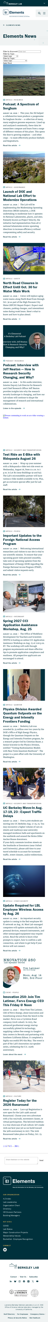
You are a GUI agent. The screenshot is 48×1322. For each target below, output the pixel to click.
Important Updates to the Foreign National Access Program (22, 539)
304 (16, 1146)
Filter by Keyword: (10, 51)
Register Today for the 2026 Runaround (20, 1102)
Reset (10, 63)
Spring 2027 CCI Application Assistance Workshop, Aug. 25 (20, 625)
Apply (5, 63)
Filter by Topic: (9, 58)
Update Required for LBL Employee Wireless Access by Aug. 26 (23, 909)
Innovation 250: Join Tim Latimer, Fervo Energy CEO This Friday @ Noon (23, 1001)
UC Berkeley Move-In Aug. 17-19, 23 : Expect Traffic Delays (22, 812)
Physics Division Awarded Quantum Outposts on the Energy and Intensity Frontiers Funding (22, 715)
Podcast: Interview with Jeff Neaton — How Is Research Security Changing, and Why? (21, 371)
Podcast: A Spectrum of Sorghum (21, 106)
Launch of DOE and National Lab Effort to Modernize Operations (20, 195)
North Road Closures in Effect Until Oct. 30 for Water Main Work (20, 287)
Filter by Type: (9, 54)
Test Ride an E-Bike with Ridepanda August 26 (21, 456)
